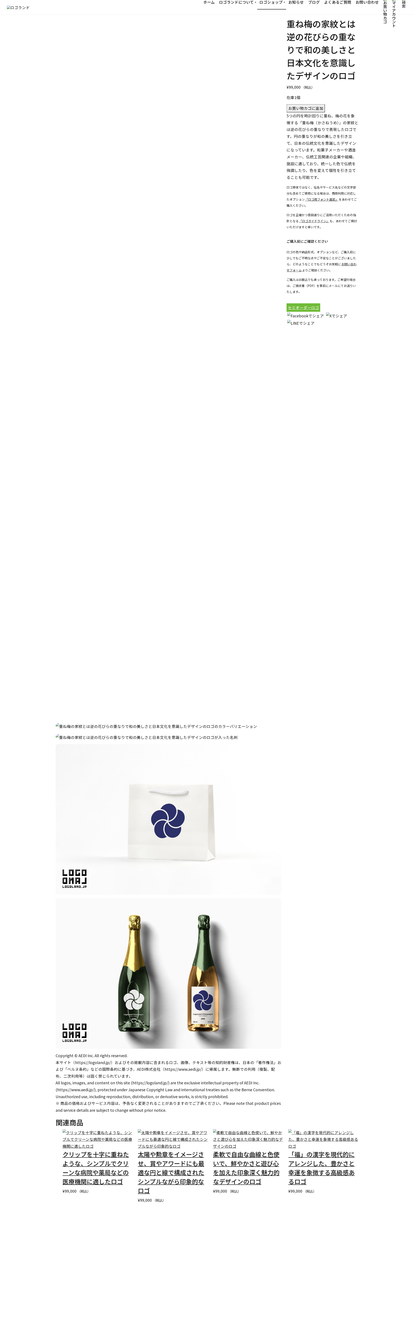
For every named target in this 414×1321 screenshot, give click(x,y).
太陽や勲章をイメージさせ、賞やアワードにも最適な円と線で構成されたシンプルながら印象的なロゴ (171, 1172)
